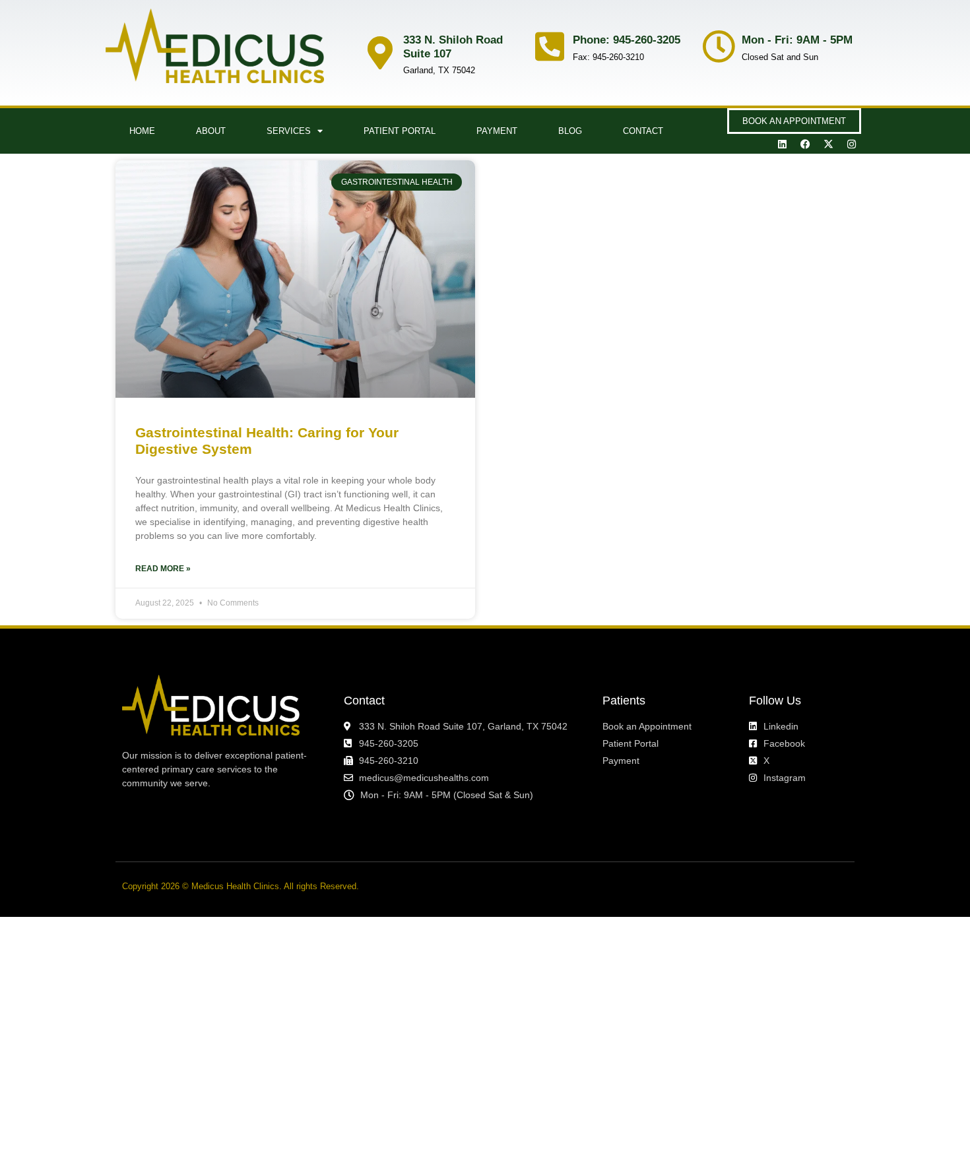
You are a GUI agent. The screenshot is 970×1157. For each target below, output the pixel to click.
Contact (643, 131)
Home (142, 131)
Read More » (163, 568)
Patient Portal (400, 131)
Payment (496, 131)
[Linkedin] (782, 144)
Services (289, 131)
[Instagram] (851, 144)
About (211, 131)
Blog (570, 131)
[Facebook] (805, 144)
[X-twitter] (828, 144)
